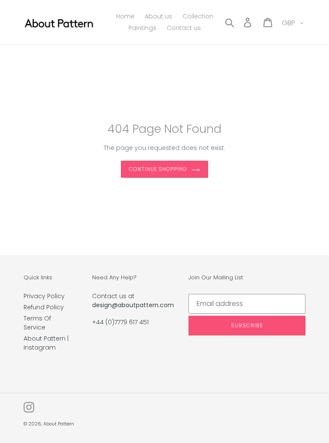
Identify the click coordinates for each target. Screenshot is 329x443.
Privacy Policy (44, 296)
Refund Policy (44, 307)
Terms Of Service (37, 323)
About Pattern (58, 423)
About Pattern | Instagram (46, 343)
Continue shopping (158, 169)
